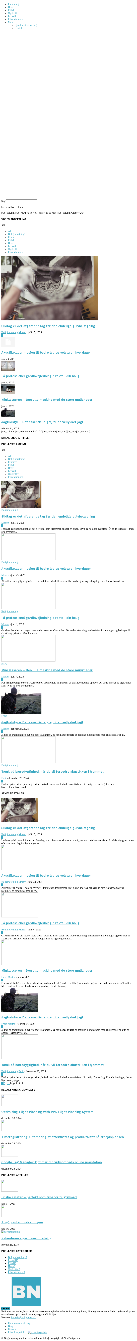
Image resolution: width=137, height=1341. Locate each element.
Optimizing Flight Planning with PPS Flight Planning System (47, 1112)
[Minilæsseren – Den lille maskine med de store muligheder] (8, 393)
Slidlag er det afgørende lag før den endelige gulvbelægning (48, 326)
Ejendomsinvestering (26, 25)
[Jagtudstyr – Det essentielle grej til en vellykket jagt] (8, 415)
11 (8, 1083)
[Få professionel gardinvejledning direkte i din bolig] (8, 369)
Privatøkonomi (16, 19)
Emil (3, 778)
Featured (12, 237)
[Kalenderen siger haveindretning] (10, 1231)
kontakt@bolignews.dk (23, 1317)
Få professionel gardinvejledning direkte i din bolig (40, 376)
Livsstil (12, 16)
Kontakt (19, 28)
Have (11, 7)
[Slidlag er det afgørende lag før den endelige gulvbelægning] (49, 319)
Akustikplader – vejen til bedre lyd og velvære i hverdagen (46, 352)
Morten (22, 332)
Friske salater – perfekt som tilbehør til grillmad (39, 1197)
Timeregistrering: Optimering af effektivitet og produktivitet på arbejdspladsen (62, 1137)
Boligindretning (16, 234)
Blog (10, 1326)
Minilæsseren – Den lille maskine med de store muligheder (47, 400)
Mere (11, 22)
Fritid (11, 10)
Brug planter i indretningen (22, 1222)
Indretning (13, 4)
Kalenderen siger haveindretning (26, 1238)
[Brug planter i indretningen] (9, 1216)
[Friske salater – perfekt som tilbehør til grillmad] (9, 1190)
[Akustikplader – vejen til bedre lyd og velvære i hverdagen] (8, 346)
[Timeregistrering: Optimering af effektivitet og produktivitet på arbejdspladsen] (9, 1130)
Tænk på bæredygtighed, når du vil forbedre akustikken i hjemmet (52, 771)
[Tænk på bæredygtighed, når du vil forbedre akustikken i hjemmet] (28, 762)
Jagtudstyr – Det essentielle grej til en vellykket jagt (42, 422)
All (9, 231)
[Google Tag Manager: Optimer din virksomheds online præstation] (9, 1155)
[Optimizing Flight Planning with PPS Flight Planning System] (9, 1105)
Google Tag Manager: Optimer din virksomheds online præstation (51, 1162)
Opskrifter (13, 13)
